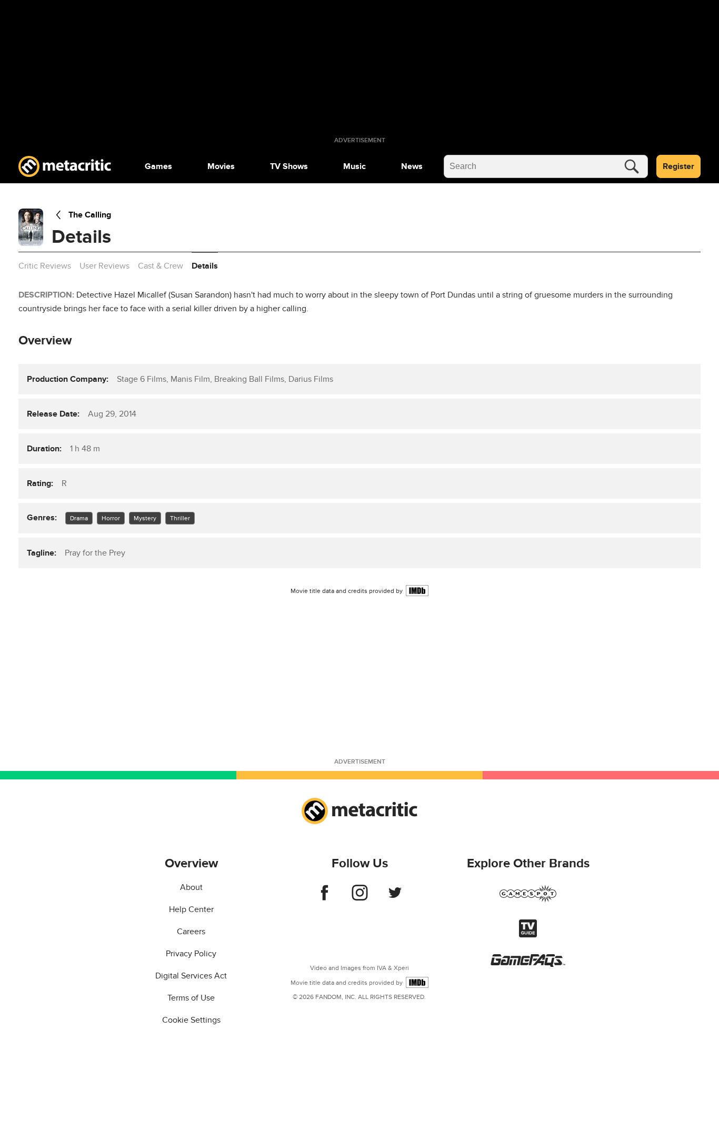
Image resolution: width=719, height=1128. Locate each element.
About (191, 887)
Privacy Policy (191, 953)
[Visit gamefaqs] (528, 964)
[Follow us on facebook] (324, 898)
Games (158, 166)
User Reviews (104, 266)
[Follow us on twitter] (395, 898)
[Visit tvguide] (528, 934)
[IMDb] (417, 590)
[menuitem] (158, 166)
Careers (191, 931)
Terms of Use (191, 998)
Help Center (191, 909)
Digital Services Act (191, 976)
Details (205, 266)
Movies (221, 166)
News (412, 166)
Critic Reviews (44, 266)
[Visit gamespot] (528, 900)
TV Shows (289, 166)
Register (678, 166)
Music (354, 166)
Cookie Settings (191, 1020)
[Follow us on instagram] (360, 898)
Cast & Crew (160, 266)
